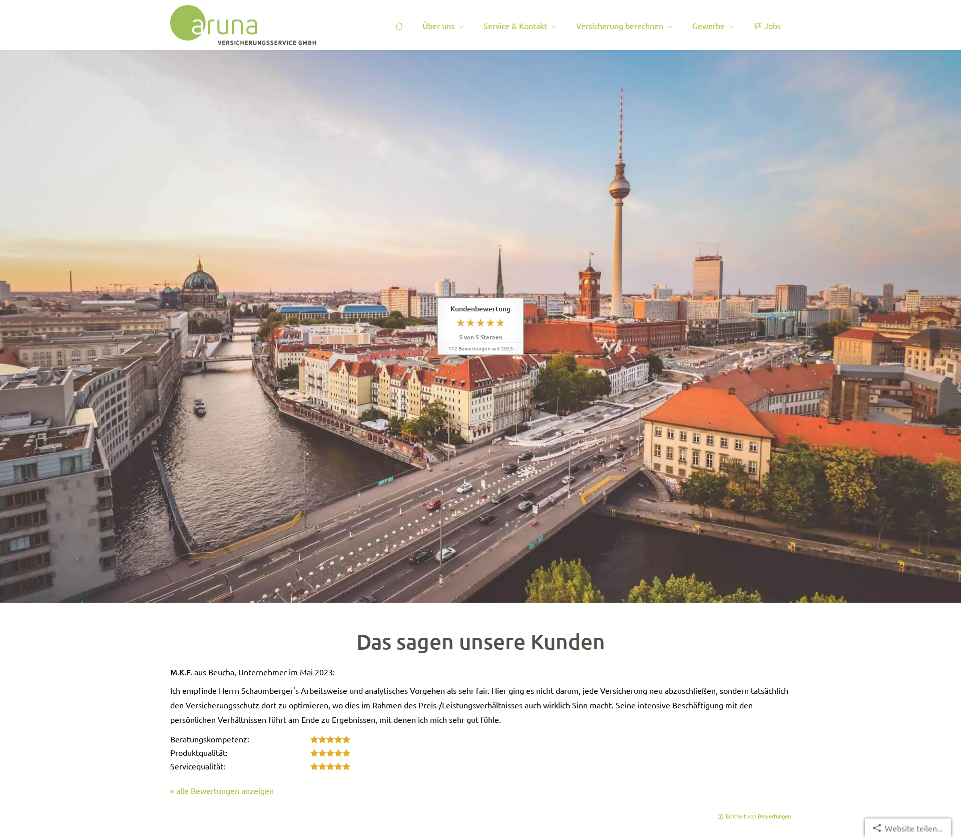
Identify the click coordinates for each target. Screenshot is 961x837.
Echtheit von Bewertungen (758, 816)
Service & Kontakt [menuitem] (515, 26)
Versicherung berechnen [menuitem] (619, 26)
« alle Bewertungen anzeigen (222, 790)
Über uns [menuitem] (438, 26)
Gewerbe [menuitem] (708, 26)
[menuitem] (398, 26)
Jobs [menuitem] (772, 26)
